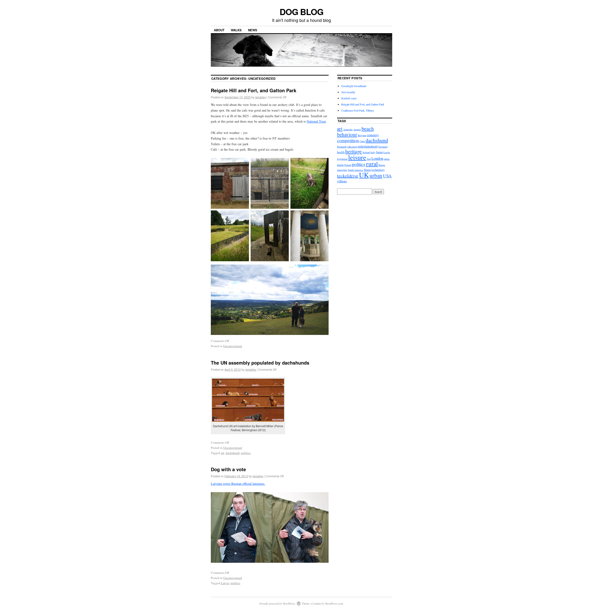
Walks (236, 30)
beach (368, 128)
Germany (383, 146)
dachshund (233, 453)
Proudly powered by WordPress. (277, 603)
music (387, 159)
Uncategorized (232, 346)
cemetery (373, 135)
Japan (379, 152)
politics (246, 453)
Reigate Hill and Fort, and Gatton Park (253, 90)
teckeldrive (347, 176)
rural (372, 164)
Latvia (225, 583)
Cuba (362, 141)
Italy (373, 152)
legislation (342, 159)
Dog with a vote (228, 469)
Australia (348, 129)
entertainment (368, 146)
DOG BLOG (301, 11)
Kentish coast (348, 98)
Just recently (348, 92)
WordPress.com (334, 603)
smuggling (342, 170)
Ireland (366, 152)
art (222, 453)
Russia (382, 165)
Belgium (362, 135)
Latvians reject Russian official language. (238, 483)
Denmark (341, 146)
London (377, 158)
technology (378, 170)
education (352, 146)
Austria (357, 129)
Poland (347, 165)
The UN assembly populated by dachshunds (260, 362)
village (342, 181)
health (341, 152)
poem (340, 165)
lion (369, 159)
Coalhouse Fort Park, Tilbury (357, 110)
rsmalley (260, 97)
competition (348, 140)
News (252, 30)
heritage (353, 151)
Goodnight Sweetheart (353, 86)
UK (364, 174)
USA (387, 176)
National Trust (316, 121)
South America (355, 170)
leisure (357, 157)
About (219, 30)
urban (376, 175)
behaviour (347, 134)
